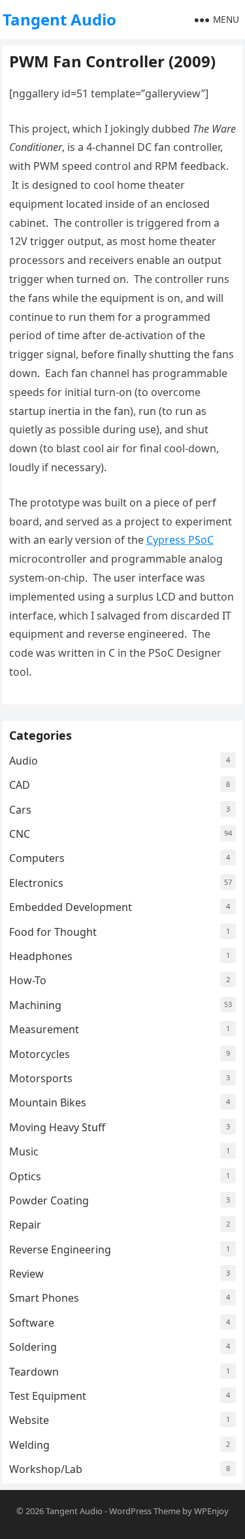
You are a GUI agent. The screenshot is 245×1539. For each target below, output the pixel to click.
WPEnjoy (211, 1511)
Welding (29, 1445)
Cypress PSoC (180, 540)
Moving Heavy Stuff (57, 1127)
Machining (35, 1005)
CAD (19, 785)
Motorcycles (39, 1054)
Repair (25, 1224)
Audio (23, 760)
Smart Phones (44, 1298)
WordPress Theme (144, 1511)
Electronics (36, 883)
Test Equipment (47, 1396)
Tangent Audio (59, 19)
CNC (19, 834)
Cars (20, 810)
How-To (27, 980)
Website (29, 1420)
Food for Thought (53, 932)
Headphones (41, 956)
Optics (25, 1176)
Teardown (34, 1372)
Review (26, 1273)
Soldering (33, 1347)
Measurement (44, 1029)
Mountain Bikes (47, 1102)
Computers (37, 858)
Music (24, 1151)
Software (31, 1323)
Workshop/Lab (45, 1469)
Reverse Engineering (60, 1249)
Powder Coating (49, 1200)
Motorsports (41, 1078)
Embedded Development (70, 907)
